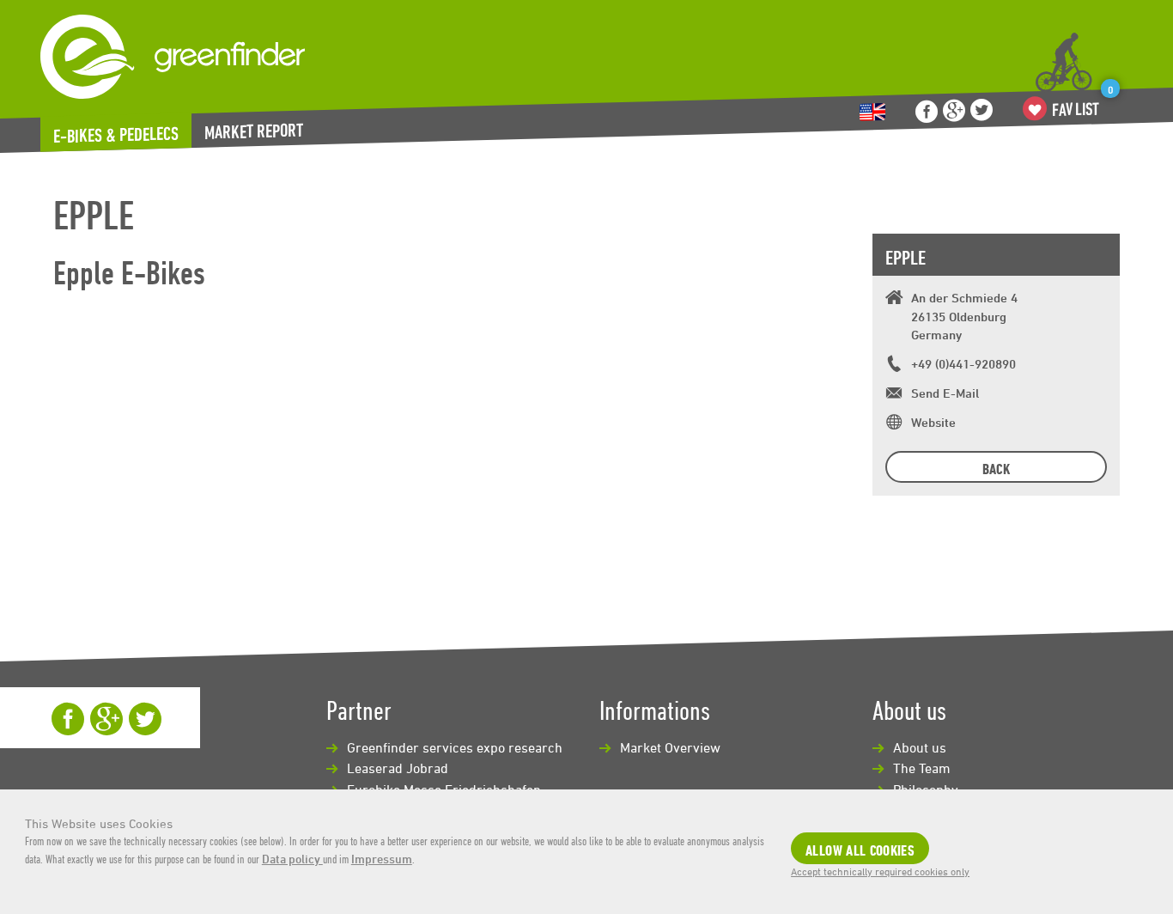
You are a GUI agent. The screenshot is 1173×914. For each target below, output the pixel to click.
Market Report (253, 131)
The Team (922, 768)
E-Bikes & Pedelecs (116, 135)
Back (996, 468)
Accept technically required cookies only (880, 871)
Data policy (292, 858)
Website (933, 422)
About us (919, 747)
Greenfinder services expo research (454, 747)
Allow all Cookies (860, 850)
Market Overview (670, 747)
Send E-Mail (945, 393)
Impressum (381, 858)
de (872, 112)
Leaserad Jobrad (397, 768)
